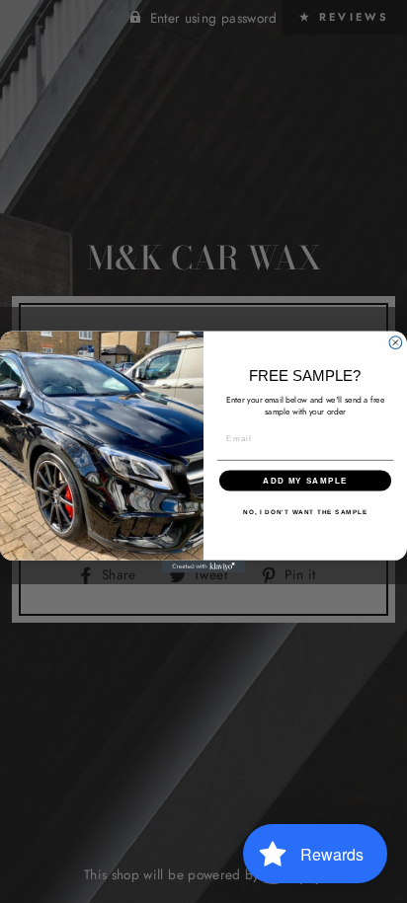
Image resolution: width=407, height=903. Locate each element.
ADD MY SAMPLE (305, 480)
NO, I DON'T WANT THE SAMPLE (305, 511)
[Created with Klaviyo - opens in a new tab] (204, 566)
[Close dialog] (395, 342)
